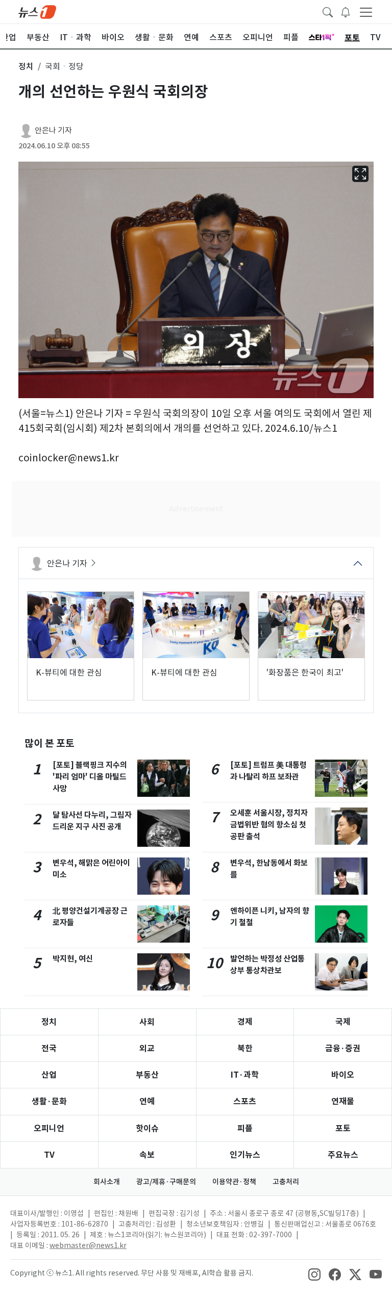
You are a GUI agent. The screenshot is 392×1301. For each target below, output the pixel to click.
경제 (245, 1022)
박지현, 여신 (73, 959)
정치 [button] (26, 66)
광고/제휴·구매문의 (166, 1181)
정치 (49, 1022)
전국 (49, 1048)
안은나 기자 (53, 130)
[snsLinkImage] (314, 1274)
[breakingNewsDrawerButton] (345, 11)
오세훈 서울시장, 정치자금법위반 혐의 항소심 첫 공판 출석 (269, 824)
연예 (147, 1101)
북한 (245, 1048)
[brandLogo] (37, 11)
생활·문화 (49, 1101)
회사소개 (106, 1181)
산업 (49, 1075)
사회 (147, 1022)
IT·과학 (245, 1075)
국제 (343, 1022)
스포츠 (244, 1101)
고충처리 (286, 1181)
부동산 (147, 1075)
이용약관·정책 (234, 1181)
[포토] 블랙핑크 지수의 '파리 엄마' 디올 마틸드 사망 (90, 776)
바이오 (342, 1075)
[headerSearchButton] (328, 11)
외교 (147, 1048)
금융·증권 (342, 1048)
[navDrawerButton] (366, 12)
